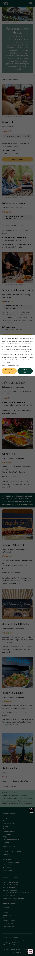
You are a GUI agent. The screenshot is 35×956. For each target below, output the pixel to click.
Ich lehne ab (9, 371)
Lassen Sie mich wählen (10, 365)
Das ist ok (25, 371)
